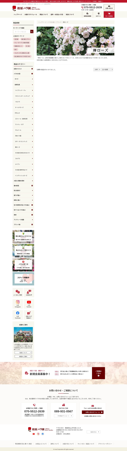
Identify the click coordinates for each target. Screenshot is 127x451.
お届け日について (68, 444)
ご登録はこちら (98, 372)
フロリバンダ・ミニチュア (22, 96)
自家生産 (17, 85)
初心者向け (17, 190)
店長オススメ (18, 69)
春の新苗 (16, 185)
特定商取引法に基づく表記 (23, 444)
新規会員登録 (87, 16)
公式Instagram (18, 306)
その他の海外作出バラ (21, 170)
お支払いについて (41, 444)
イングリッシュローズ (21, 175)
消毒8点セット (18, 46)
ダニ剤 (27, 46)
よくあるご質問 (17, 295)
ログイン (98, 16)
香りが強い (17, 195)
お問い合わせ (109, 8)
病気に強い (17, 200)
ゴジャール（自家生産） (21, 119)
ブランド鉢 (17, 224)
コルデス (17, 158)
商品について (44, 14)
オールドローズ (19, 107)
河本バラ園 (18, 136)
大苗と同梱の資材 (19, 180)
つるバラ (17, 102)
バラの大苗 (17, 73)
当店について (70, 14)
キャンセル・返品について (86, 444)
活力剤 (16, 39)
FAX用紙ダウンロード (63, 416)
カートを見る (109, 16)
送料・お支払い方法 (57, 14)
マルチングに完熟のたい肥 (22, 53)
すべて (16, 79)
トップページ (18, 14)
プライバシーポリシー (105, 444)
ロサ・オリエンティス (21, 141)
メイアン (17, 164)
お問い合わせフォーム (93, 412)
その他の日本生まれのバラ (22, 153)
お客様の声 (29, 295)
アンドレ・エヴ (19, 124)
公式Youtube (29, 306)
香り (16, 49)
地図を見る (93, 432)
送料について (55, 444)
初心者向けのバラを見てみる (22, 56)
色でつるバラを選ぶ (19, 210)
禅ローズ (17, 147)
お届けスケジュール (31, 14)
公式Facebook (17, 317)
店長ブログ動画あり (29, 317)
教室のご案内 (23, 356)
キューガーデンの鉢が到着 (22, 43)
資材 (15, 215)
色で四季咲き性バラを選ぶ (21, 205)
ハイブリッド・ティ (20, 90)
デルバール (18, 130)
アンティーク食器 (19, 219)
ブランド (17, 113)
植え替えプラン (26, 39)
